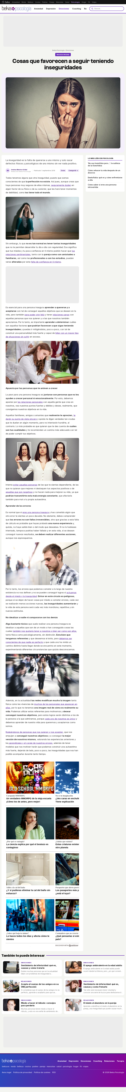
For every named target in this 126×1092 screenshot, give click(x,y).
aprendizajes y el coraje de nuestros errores (30, 743)
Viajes (94, 2)
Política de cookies (42, 1072)
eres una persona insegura (36, 512)
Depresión (51, 9)
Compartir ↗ (73, 170)
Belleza (30, 2)
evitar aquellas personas (25, 485)
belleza (20, 1066)
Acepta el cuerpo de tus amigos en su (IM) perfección (40, 985)
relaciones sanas (61, 314)
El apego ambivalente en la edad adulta (102, 965)
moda (13, 1066)
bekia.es (5, 1066)
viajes (85, 1066)
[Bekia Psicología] (16, 8)
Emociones (64, 9)
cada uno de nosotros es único (60, 719)
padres (35, 1066)
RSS (54, 1072)
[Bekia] (6, 2)
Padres (44, 2)
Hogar (84, 2)
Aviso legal (6, 1072)
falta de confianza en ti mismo (46, 262)
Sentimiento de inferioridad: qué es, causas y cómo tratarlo (38, 966)
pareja (42, 1066)
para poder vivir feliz (35, 314)
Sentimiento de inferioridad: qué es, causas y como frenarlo (101, 985)
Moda (24, 2)
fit (81, 1066)
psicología (67, 1066)
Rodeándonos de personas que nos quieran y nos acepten (34, 732)
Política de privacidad (22, 1072)
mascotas (51, 1066)
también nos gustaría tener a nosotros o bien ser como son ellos (44, 631)
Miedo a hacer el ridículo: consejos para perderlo (38, 1004)
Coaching (76, 9)
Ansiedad (38, 9)
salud (59, 1066)
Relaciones (26, 981)
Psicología (75, 2)
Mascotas (59, 2)
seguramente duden (61, 185)
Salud (67, 2)
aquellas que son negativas (19, 492)
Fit (89, 2)
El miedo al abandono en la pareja (99, 1003)
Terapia (120, 1061)
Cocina (37, 2)
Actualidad (16, 2)
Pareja (51, 2)
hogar (75, 1066)
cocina (28, 1066)
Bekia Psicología (58, 50)
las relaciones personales (30, 402)
